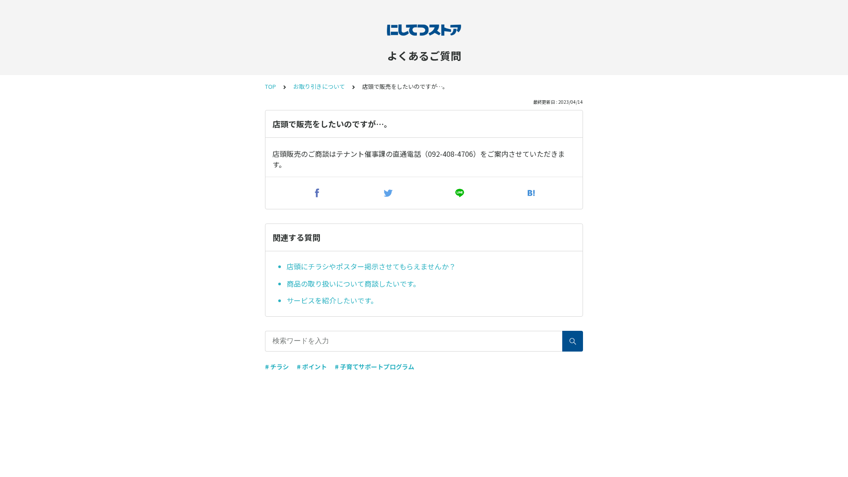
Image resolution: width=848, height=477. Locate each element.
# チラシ (277, 366)
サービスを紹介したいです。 (332, 300)
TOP (270, 86)
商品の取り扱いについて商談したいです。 (353, 283)
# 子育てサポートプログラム (374, 366)
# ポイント (312, 366)
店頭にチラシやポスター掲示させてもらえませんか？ (371, 266)
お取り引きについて (319, 86)
